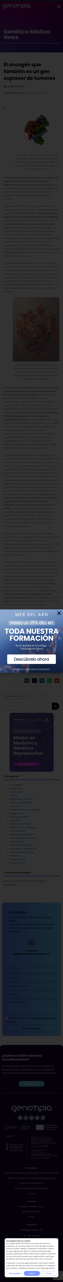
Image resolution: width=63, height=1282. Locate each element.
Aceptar (32, 1273)
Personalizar (15, 1273)
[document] (31, 641)
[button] (59, 613)
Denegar (48, 1273)
